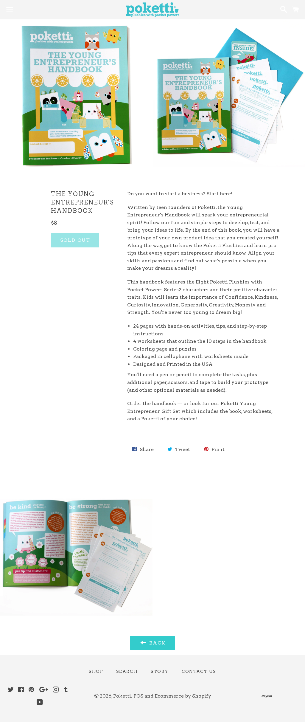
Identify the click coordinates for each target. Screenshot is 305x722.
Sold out (75, 240)
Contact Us (199, 671)
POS (138, 696)
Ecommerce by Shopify (183, 696)
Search (126, 671)
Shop (96, 671)
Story (160, 671)
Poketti (122, 696)
